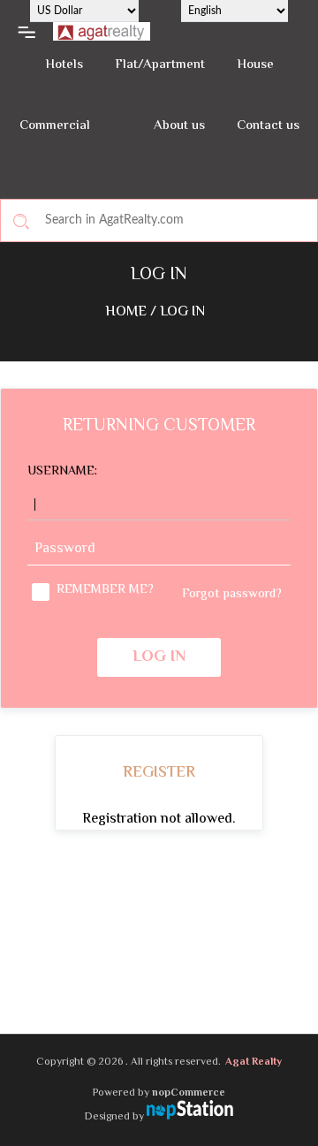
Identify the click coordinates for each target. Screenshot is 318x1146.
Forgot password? (232, 595)
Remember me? (105, 590)
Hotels (64, 65)
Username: (62, 472)
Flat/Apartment (160, 65)
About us (179, 126)
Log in (159, 657)
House (255, 65)
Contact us (268, 126)
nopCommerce (188, 1093)
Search (21, 221)
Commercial (54, 126)
